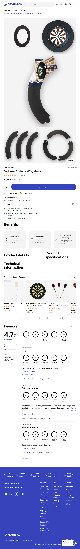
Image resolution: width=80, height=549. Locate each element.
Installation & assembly (44, 529)
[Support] (66, 4)
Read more (72, 411)
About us (69, 487)
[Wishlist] (70, 4)
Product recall (56, 505)
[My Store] (61, 4)
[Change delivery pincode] (73, 204)
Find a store (57, 487)
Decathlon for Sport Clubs (44, 502)
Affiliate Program (43, 512)
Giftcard (43, 508)
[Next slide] (74, 277)
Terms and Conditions (11, 540)
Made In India (69, 491)
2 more (70, 160)
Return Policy (55, 491)
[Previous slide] (70, 277)
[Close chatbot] (62, 541)
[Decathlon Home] (13, 4)
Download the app (13, 483)
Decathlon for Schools (44, 488)
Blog (68, 504)
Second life (44, 522)
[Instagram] (22, 494)
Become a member (13, 487)
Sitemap (56, 501)
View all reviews (27, 458)
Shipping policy (56, 496)
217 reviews (21, 175)
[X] (11, 494)
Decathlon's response (30, 375)
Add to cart (21, 318)
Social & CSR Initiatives (71, 496)
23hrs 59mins (20, 211)
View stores (11, 215)
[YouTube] (16, 494)
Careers (69, 501)
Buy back (43, 525)
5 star (71, 326)
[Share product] (76, 167)
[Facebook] (6, 494)
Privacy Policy (27, 540)
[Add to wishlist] (7, 187)
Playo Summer (43, 517)
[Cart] (74, 4)
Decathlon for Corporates (44, 494)
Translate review (28, 371)
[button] (8, 10)
